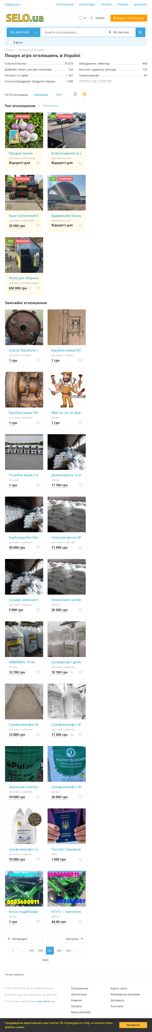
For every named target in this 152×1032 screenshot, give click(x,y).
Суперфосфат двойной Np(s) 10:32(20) (67, 662)
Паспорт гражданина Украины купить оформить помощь (67, 849)
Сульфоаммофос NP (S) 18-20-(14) (67, 724)
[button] (25, 1027)
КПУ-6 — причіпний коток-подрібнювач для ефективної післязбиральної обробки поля (67, 911)
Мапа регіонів (80, 1012)
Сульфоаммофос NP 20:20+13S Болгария (67, 787)
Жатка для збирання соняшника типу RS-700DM (25, 278)
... (22, 950)
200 (40, 950)
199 (31, 950)
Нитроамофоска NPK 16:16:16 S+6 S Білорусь (67, 537)
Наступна (72, 939)
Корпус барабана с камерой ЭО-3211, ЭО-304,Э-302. (25, 350)
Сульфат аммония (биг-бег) (25, 600)
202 (59, 950)
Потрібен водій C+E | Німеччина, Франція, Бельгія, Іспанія (25, 475)
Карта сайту (119, 988)
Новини (123, 4)
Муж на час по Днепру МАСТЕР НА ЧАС (67, 412)
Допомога (140, 4)
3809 (45, 960)
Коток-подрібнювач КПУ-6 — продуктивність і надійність (25, 911)
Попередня (19, 939)
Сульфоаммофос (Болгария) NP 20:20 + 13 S (25, 724)
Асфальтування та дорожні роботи (67, 153)
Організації (87, 4)
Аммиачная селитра (67, 600)
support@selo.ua (45, 1001)
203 (68, 950)
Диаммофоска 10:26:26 (67, 475)
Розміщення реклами (125, 994)
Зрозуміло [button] (133, 1025)
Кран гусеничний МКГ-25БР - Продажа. (25, 215)
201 (50, 950)
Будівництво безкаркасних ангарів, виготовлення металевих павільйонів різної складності (67, 215)
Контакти (117, 1006)
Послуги (106, 4)
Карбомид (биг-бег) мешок (25, 537)
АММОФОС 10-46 (22, 662)
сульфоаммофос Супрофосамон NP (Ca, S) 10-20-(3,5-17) (25, 849)
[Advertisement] (119, 131)
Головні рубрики (14, 974)
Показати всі (50, 105)
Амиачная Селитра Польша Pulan (25, 787)
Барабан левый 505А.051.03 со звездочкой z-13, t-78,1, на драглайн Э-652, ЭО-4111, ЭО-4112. (67, 350)
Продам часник (21, 153)
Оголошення (64, 4)
